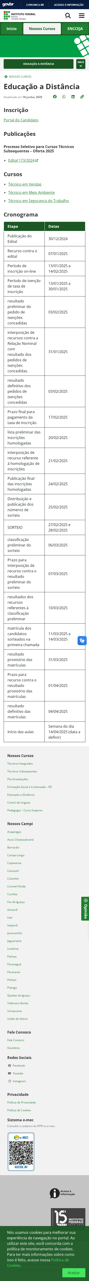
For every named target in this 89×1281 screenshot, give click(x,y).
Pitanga (12, 988)
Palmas (12, 956)
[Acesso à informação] (63, 1193)
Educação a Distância (38, 64)
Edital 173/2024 (21, 160)
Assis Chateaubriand (20, 840)
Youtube (18, 1073)
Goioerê (12, 910)
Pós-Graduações (17, 779)
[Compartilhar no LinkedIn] (73, 96)
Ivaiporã (12, 925)
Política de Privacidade (21, 1102)
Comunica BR (35, 4)
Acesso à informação (69, 4)
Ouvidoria (13, 1048)
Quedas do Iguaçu (18, 995)
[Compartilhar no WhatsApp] (64, 96)
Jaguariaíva (14, 941)
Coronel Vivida (16, 886)
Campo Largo (15, 855)
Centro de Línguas (18, 802)
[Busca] (68, 15)
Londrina (12, 949)
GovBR (8, 4)
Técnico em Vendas (25, 184)
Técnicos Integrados (20, 763)
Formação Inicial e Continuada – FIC (29, 787)
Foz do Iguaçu (16, 902)
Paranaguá (14, 964)
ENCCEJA (75, 28)
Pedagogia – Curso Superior (25, 810)
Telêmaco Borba (17, 1003)
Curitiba (12, 894)
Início (12, 28)
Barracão (13, 847)
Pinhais (11, 980)
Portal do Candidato (21, 120)
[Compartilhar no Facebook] (55, 96)
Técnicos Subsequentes (22, 771)
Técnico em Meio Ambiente (31, 192)
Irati (9, 917)
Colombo (13, 879)
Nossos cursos (20, 77)
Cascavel (13, 871)
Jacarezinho (14, 933)
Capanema (14, 863)
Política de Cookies (19, 1110)
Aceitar (74, 1272)
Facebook (19, 1065)
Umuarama (14, 1011)
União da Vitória (17, 1019)
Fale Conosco (15, 1040)
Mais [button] (81, 62)
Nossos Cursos (42, 28)
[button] (82, 96)
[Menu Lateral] (81, 15)
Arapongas (14, 832)
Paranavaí (13, 972)
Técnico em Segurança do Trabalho (38, 200)
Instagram (19, 1081)
